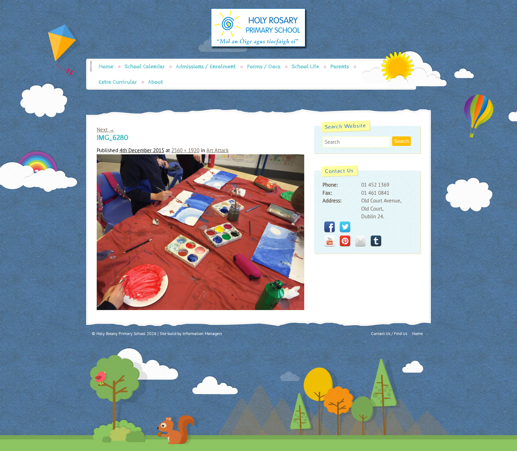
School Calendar (145, 66)
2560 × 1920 (185, 150)
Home (105, 66)
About (155, 82)
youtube (329, 241)
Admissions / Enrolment (206, 66)
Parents (339, 66)
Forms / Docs (263, 66)
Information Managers (202, 333)
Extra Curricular (117, 82)
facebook (329, 226)
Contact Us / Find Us (389, 333)
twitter (345, 226)
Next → (105, 129)
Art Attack (217, 150)
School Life (305, 66)
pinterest (345, 241)
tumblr (376, 241)
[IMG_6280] (200, 308)
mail (360, 241)
